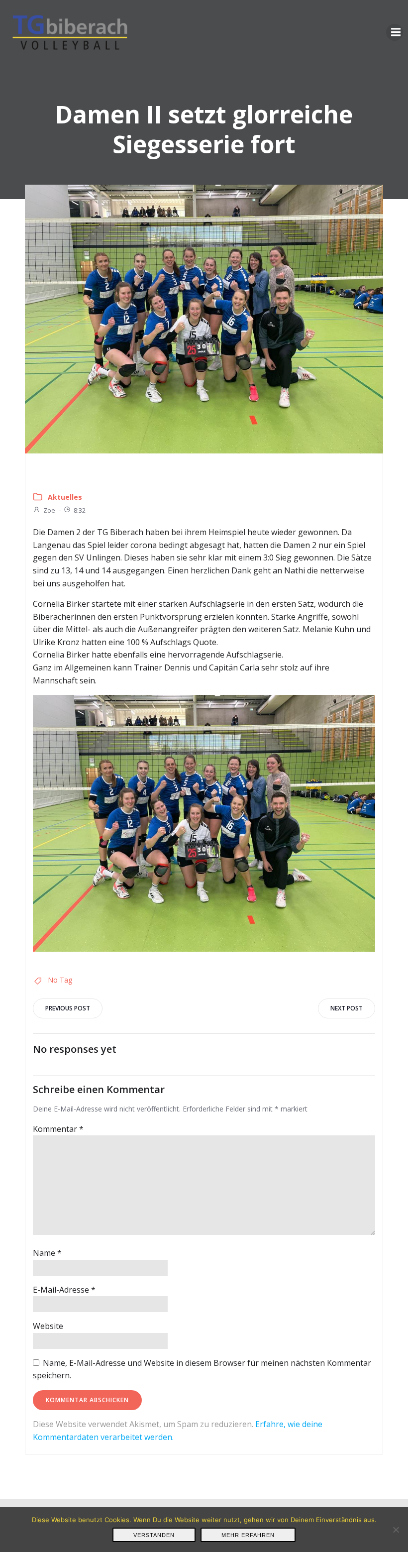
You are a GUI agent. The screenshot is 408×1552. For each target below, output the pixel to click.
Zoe (49, 510)
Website (48, 1326)
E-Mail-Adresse (64, 1289)
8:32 (80, 510)
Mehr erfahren (248, 1535)
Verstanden (154, 1535)
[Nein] (396, 1530)
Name (47, 1252)
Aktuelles (65, 497)
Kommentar (58, 1128)
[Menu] (394, 32)
